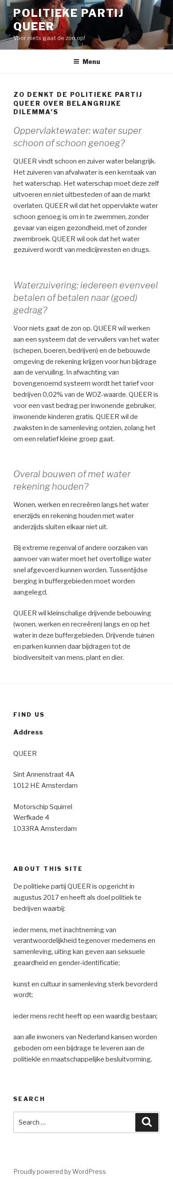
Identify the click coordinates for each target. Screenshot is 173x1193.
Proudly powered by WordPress (59, 1171)
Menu (91, 61)
